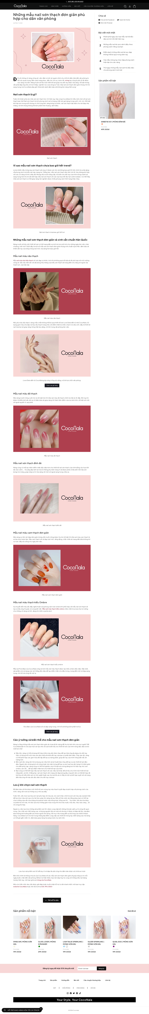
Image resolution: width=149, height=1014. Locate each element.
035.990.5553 (46, 886)
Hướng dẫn (66, 6)
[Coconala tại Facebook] (71, 993)
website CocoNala (20, 886)
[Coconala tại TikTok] (80, 993)
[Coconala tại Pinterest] (77, 993)
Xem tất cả (132, 911)
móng (67, 80)
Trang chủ (43, 6)
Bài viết (77, 6)
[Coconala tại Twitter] (74, 993)
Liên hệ (110, 6)
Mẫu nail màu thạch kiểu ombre (53, 609)
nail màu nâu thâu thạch (24, 260)
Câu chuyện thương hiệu (94, 6)
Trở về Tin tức (53, 900)
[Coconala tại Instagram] (68, 993)
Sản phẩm (55, 6)
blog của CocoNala (44, 880)
